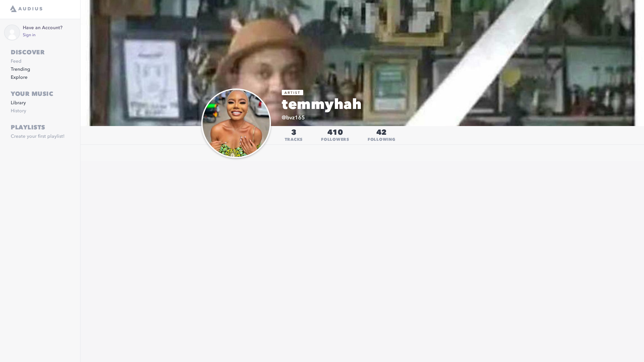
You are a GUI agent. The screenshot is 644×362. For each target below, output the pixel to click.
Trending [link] (20, 69)
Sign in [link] (29, 35)
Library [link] (18, 103)
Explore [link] (19, 77)
